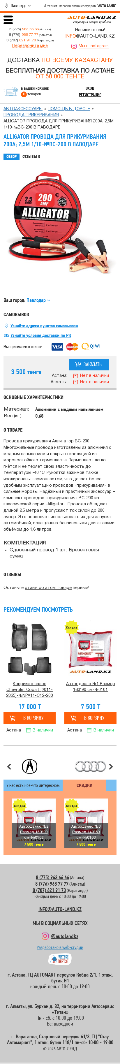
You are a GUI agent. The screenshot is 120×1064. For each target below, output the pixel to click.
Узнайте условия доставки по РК (40, 335)
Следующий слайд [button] (110, 766)
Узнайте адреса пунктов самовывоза (44, 325)
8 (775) (24, 29)
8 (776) (23, 35)
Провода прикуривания (31, 115)
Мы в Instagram (94, 46)
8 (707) (21, 40)
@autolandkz (64, 936)
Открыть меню (8, 19)
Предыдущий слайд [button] (9, 766)
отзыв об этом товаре (48, 588)
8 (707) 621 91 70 (49, 890)
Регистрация (90, 94)
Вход (90, 88)
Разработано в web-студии (60, 948)
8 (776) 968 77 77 (51, 884)
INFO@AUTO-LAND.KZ (60, 909)
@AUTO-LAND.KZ (90, 36)
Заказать (93, 364)
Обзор (11, 156)
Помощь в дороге (69, 109)
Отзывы (31, 156)
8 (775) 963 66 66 (52, 877)
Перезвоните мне (30, 46)
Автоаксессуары (23, 109)
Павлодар (18, 5)
